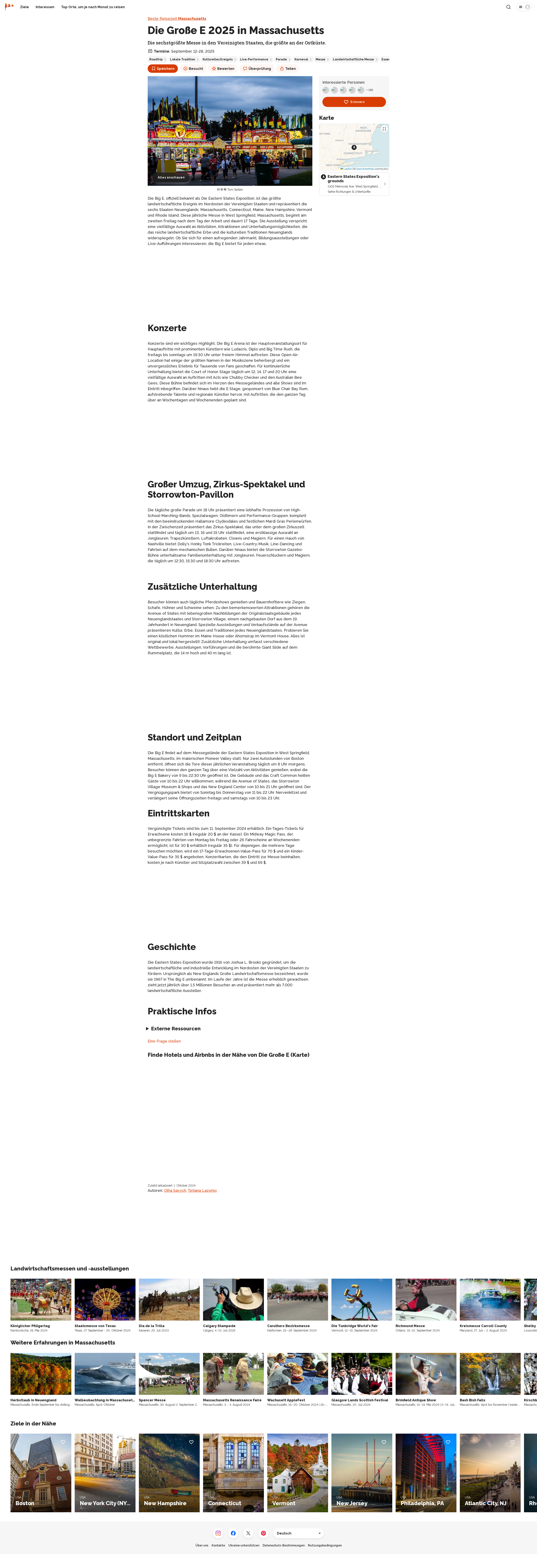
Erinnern (358, 102)
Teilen (290, 69)
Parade (281, 59)
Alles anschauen (171, 177)
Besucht (196, 69)
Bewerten (225, 69)
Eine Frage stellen (164, 1041)
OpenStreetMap (365, 168)
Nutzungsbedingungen (325, 1545)
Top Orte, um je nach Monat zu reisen (93, 7)
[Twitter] (248, 1533)
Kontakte (218, 1545)
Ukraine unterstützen (243, 1545)
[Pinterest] (263, 1533)
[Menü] (524, 7)
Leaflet (347, 168)
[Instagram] (218, 1533)
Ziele (24, 7)
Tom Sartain (235, 189)
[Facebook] (233, 1533)
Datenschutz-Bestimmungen (284, 1545)
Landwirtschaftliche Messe (353, 59)
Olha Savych (175, 1190)
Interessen (45, 7)
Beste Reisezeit (177, 18)
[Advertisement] (230, 279)
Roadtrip (156, 59)
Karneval (301, 59)
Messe (320, 59)
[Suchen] (508, 7)
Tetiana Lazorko (202, 1190)
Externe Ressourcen (176, 1029)
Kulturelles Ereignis (218, 59)
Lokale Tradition (182, 59)
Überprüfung (260, 69)
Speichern (166, 69)
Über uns (202, 1545)
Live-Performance (254, 59)
